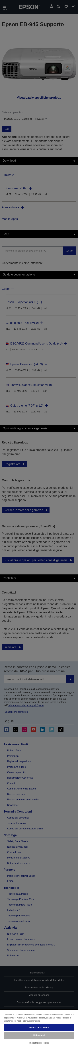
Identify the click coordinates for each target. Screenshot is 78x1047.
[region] (39, 1028)
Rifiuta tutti (38, 1035)
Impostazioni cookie (39, 1043)
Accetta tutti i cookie (39, 1027)
